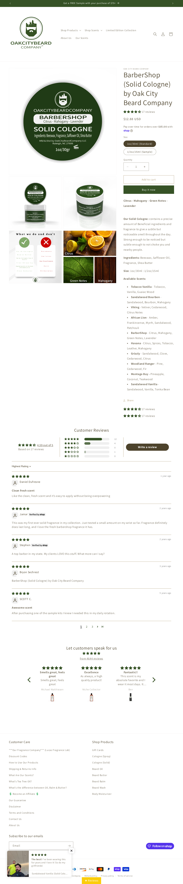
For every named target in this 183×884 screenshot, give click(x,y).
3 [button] (92, 627)
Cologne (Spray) (101, 756)
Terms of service (125, 876)
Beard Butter (99, 775)
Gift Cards (98, 750)
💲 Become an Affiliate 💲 (24, 793)
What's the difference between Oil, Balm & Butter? (38, 787)
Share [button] (130, 400)
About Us (14, 825)
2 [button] (87, 627)
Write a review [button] (147, 447)
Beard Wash (99, 787)
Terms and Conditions (21, 812)
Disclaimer (15, 806)
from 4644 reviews (91, 658)
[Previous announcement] (10, 3)
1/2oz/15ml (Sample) (139, 151)
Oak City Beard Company (69, 876)
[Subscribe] (69, 846)
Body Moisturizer (102, 793)
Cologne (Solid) (101, 762)
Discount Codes (18, 756)
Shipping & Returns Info (22, 769)
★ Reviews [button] (91, 880)
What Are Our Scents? (21, 775)
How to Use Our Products (23, 762)
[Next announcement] (173, 3)
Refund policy (91, 876)
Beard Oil (97, 769)
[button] (71, 30)
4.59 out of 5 (45, 445)
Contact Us (15, 819)
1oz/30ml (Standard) (139, 143)
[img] (20, 476)
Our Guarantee (17, 800)
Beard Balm (99, 781)
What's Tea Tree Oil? (20, 781)
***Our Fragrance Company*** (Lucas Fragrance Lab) (39, 750)
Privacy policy (107, 876)
